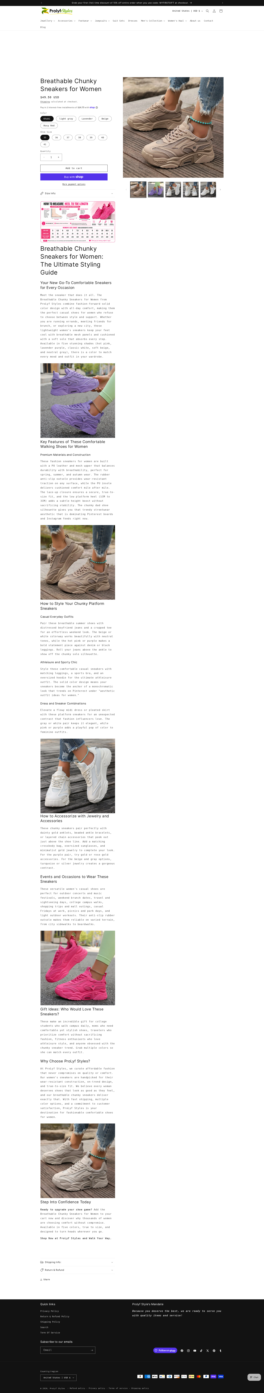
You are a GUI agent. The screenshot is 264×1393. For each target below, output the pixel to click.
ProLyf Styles (57, 1388)
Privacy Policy (49, 1311)
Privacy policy (97, 1388)
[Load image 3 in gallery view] (173, 190)
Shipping (45, 102)
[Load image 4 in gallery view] (191, 190)
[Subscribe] (91, 1350)
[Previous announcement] (41, 3)
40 (102, 137)
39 (91, 137)
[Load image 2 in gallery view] (156, 190)
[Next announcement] (222, 3)
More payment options (73, 184)
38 (79, 137)
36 (56, 137)
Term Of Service (50, 1332)
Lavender (87, 118)
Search (44, 1327)
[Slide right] (220, 189)
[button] (47, 21)
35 (45, 137)
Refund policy (77, 1388)
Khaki (47, 118)
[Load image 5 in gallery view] (208, 190)
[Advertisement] (132, 53)
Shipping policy (140, 1388)
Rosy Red (49, 125)
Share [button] (46, 1279)
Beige (105, 118)
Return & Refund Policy (54, 1316)
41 (45, 144)
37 (68, 137)
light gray (66, 118)
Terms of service (118, 1388)
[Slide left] (126, 189)
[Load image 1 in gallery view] (138, 190)
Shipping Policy (50, 1322)
